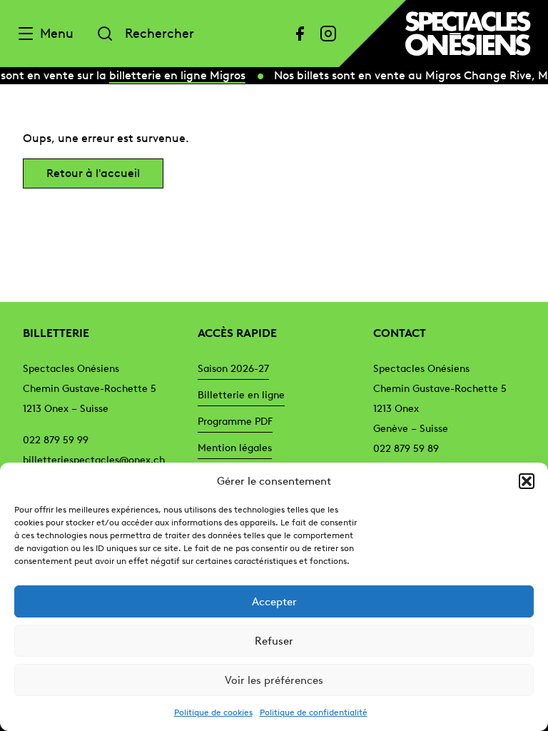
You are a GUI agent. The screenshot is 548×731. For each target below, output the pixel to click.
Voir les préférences (274, 680)
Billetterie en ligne (241, 395)
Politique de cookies (213, 712)
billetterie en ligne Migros (175, 75)
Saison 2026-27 (233, 369)
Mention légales (235, 448)
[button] (526, 481)
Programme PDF (235, 421)
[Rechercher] (105, 33)
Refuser (274, 641)
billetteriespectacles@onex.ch (94, 460)
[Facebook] (299, 33)
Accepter (274, 601)
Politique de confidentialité (313, 712)
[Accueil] (468, 33)
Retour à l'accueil (93, 173)
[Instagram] (328, 33)
